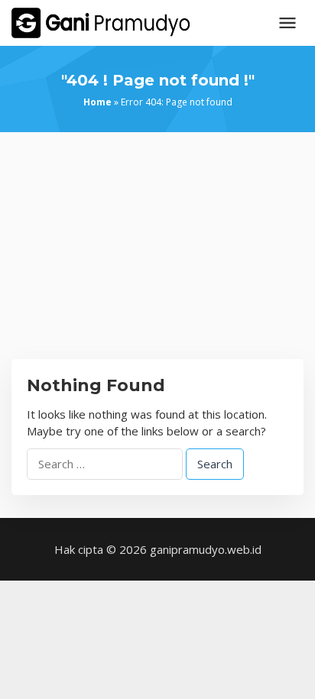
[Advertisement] (157, 257)
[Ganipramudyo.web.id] (100, 21)
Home (97, 101)
